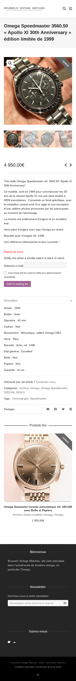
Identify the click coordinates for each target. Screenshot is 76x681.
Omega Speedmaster (54, 388)
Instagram (15, 640)
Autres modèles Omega (38, 514)
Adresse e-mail (14, 265)
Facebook (10, 640)
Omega (34, 388)
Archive (24, 388)
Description (11, 300)
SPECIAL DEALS (14, 392)
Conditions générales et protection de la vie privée (38, 667)
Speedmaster (38, 398)
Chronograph (20, 398)
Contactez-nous (46, 381)
